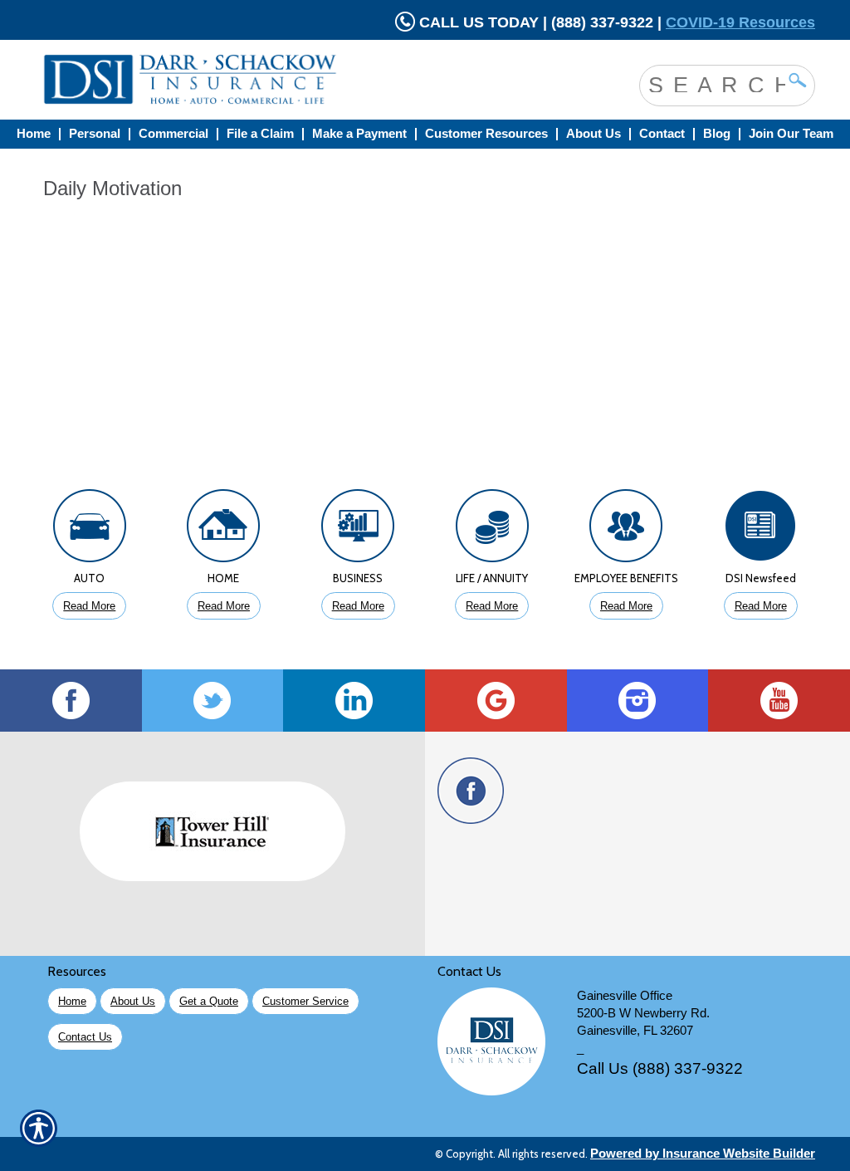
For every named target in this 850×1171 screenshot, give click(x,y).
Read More (89, 606)
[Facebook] (70, 700)
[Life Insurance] (492, 530)
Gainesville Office (624, 995)
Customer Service (305, 1001)
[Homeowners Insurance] (224, 530)
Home (72, 1001)
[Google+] (495, 700)
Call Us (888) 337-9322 (660, 1068)
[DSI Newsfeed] (760, 530)
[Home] (257, 79)
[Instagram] (637, 700)
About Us (132, 1001)
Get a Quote (208, 1001)
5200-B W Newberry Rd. (643, 1013)
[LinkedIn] (354, 700)
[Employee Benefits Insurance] (626, 530)
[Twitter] (212, 700)
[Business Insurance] (358, 530)
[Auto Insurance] (89, 530)
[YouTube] (779, 700)
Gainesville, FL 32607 (635, 1030)
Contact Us (85, 1037)
